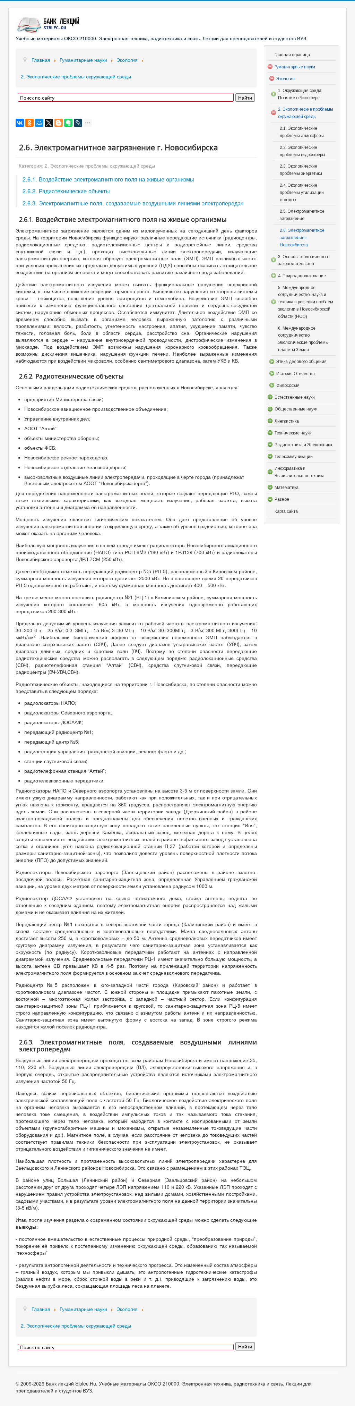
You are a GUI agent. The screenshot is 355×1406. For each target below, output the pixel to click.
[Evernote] (68, 123)
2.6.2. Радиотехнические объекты (66, 191)
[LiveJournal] (78, 123)
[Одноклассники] (29, 123)
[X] (49, 123)
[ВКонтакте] (20, 123)
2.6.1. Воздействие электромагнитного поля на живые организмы (108, 179)
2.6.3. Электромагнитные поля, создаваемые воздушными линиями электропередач (133, 203)
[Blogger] (58, 123)
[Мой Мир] (39, 123)
